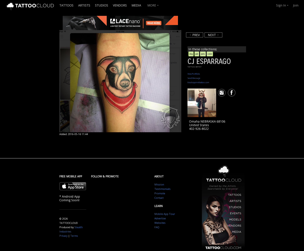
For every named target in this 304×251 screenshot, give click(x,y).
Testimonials (162, 189)
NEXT (212, 35)
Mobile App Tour (164, 214)
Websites (159, 223)
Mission (159, 184)
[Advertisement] (211, 24)
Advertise (160, 218)
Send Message (193, 78)
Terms (74, 236)
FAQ (156, 227)
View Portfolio (193, 74)
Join (295, 5)
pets (203, 54)
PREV (196, 35)
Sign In (281, 5)
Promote (159, 193)
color (210, 54)
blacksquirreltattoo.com (198, 82)
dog (191, 54)
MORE (152, 5)
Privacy (63, 236)
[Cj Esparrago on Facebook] (232, 93)
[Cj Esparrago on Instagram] (222, 93)
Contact (159, 198)
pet (196, 54)
